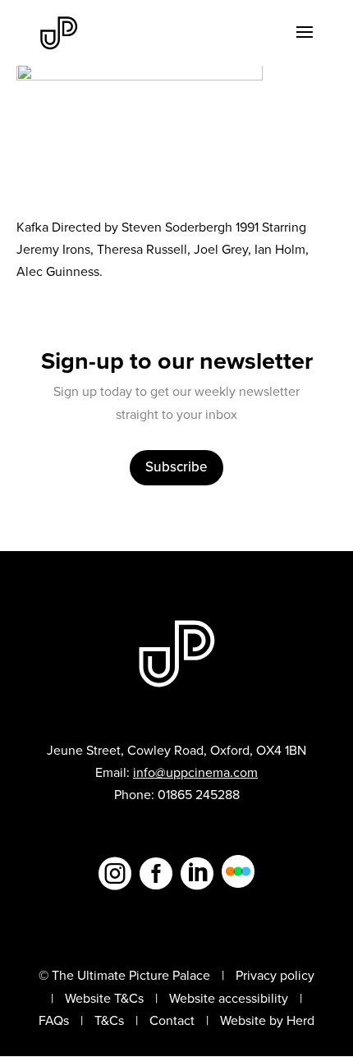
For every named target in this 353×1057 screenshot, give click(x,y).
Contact (172, 1020)
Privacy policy (275, 975)
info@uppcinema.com (195, 772)
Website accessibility (228, 998)
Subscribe (176, 467)
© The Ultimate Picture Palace (124, 975)
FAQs (54, 1020)
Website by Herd (267, 1020)
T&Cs (109, 1020)
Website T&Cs (104, 998)
